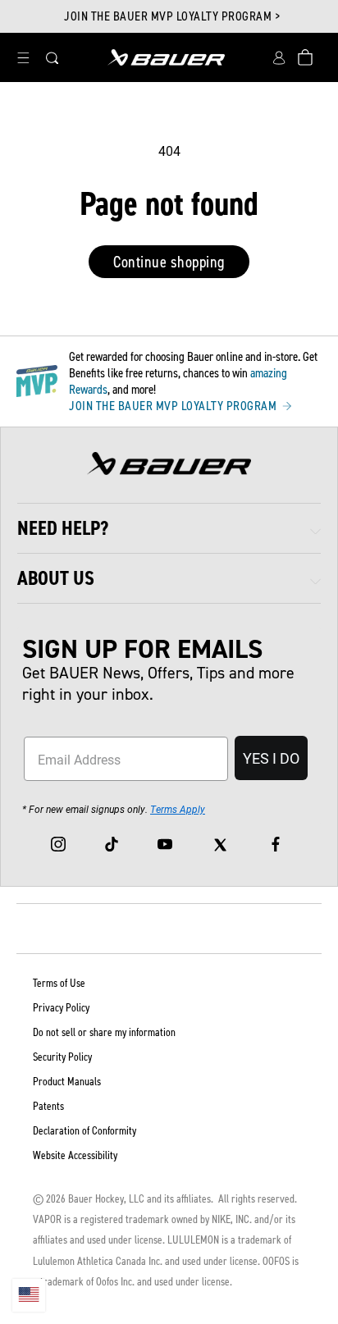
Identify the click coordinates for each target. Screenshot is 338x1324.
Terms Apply (177, 808)
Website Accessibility (75, 1155)
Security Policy (62, 1057)
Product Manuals (67, 1081)
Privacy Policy (61, 1008)
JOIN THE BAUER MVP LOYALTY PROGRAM (174, 406)
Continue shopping (169, 261)
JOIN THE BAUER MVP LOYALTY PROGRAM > (172, 16)
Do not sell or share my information (104, 1032)
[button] (23, 57)
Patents (48, 1106)
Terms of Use (59, 983)
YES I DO (271, 758)
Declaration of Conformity (84, 1131)
